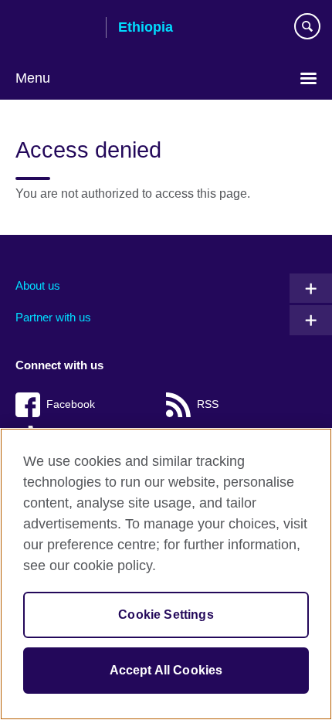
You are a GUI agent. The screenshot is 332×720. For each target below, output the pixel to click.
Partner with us (53, 317)
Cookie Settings (165, 614)
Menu (32, 78)
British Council (54, 28)
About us (37, 285)
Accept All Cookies (166, 670)
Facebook (70, 404)
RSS (208, 404)
